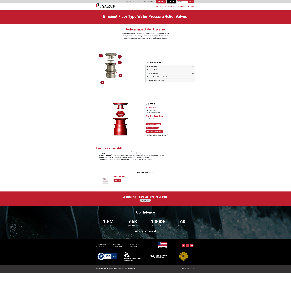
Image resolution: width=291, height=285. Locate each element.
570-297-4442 (118, 244)
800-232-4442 (118, 246)
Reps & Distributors (148, 1)
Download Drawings (152, 128)
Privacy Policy (131, 268)
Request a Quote (130, 1)
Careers (139, 1)
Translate (171, 1)
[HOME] (105, 5)
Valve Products (169, 6)
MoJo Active (191, 268)
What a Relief (120, 176)
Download (117, 180)
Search (191, 1)
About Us (158, 6)
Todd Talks (190, 6)
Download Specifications (153, 124)
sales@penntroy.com (135, 246)
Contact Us (161, 1)
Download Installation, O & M (154, 131)
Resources (180, 6)
